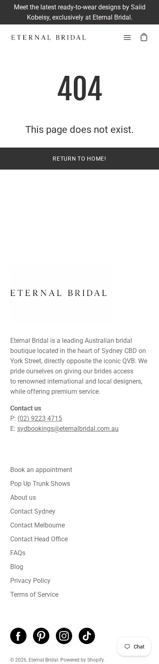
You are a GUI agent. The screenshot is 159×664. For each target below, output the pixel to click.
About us (23, 497)
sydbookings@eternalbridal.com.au (68, 428)
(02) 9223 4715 (40, 418)
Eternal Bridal (43, 660)
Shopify (95, 660)
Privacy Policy (30, 581)
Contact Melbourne (37, 525)
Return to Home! (79, 158)
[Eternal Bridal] (49, 37)
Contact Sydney (32, 511)
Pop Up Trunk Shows (40, 484)
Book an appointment (41, 470)
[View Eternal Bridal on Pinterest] (41, 636)
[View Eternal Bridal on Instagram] (64, 636)
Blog (16, 567)
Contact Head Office (39, 539)
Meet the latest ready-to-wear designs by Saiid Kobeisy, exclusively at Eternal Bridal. (80, 12)
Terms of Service (34, 594)
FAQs (17, 553)
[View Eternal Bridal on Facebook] (18, 636)
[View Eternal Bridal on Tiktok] (87, 636)
